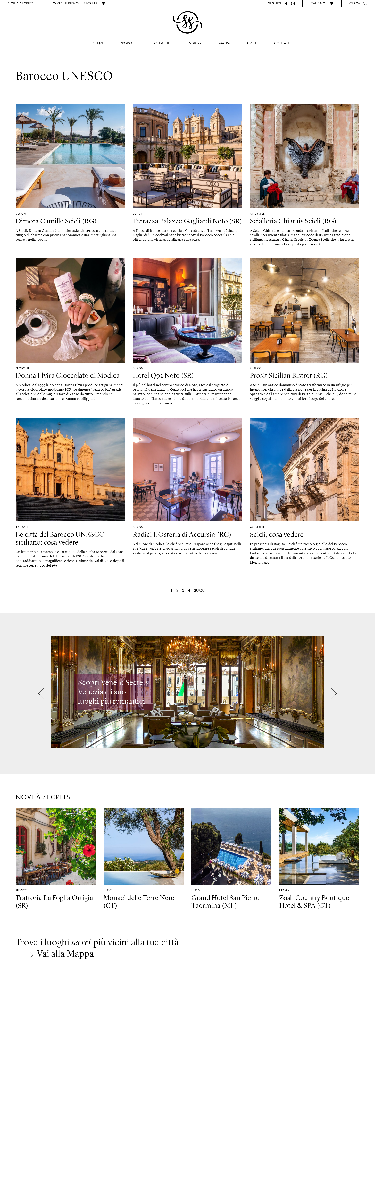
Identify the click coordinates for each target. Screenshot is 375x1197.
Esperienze (94, 43)
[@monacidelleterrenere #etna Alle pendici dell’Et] (31, 997)
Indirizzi (195, 43)
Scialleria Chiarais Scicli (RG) (293, 221)
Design (21, 213)
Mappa (224, 43)
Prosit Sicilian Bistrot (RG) (289, 376)
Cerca (354, 3)
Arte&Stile (162, 43)
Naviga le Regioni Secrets (73, 3)
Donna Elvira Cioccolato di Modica (68, 376)
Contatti (282, 43)
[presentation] (44, 694)
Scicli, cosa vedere (277, 534)
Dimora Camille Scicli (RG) (56, 221)
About (252, 43)
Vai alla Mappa (65, 954)
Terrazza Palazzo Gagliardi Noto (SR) (187, 221)
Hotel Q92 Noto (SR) (163, 376)
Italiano (318, 3)
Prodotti (128, 43)
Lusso (108, 890)
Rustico (256, 368)
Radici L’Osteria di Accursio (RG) (182, 534)
